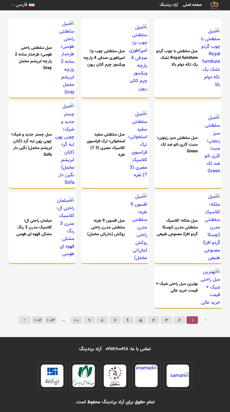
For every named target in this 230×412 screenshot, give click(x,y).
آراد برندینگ (169, 5)
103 (50, 320)
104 (37, 320)
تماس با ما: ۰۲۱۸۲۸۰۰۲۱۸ (128, 349)
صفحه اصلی (192, 5)
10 (76, 320)
